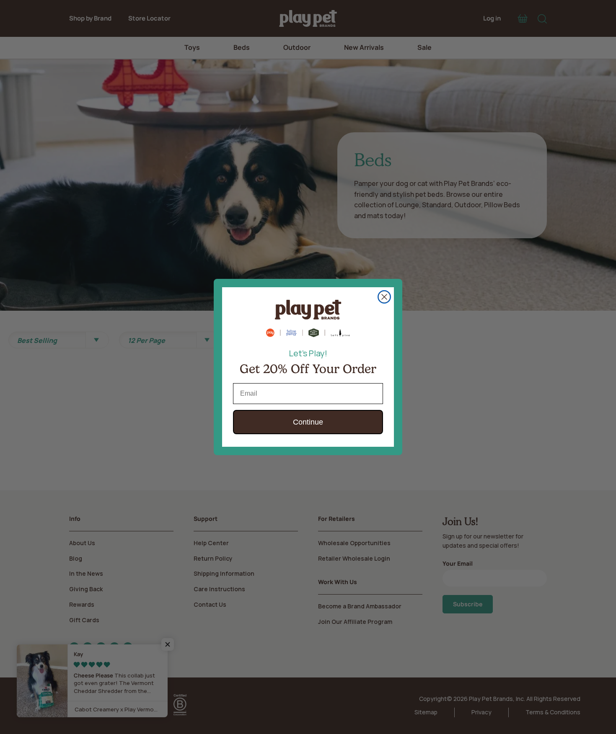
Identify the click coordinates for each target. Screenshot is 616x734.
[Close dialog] (384, 297)
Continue (308, 422)
